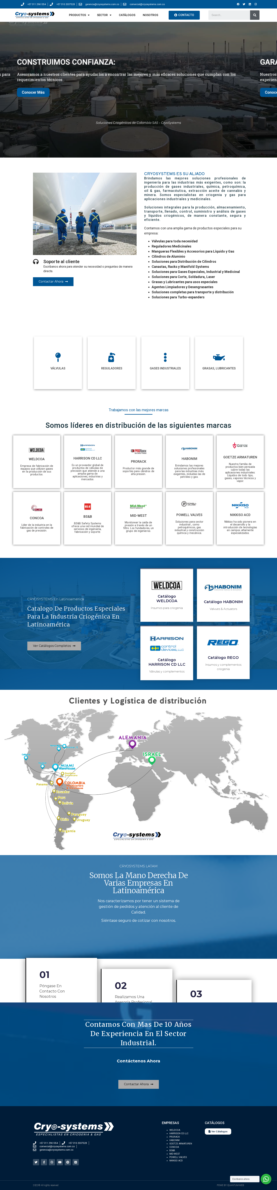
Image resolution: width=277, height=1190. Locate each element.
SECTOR (102, 15)
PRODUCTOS (77, 15)
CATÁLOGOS (127, 15)
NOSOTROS (150, 15)
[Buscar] (254, 15)
